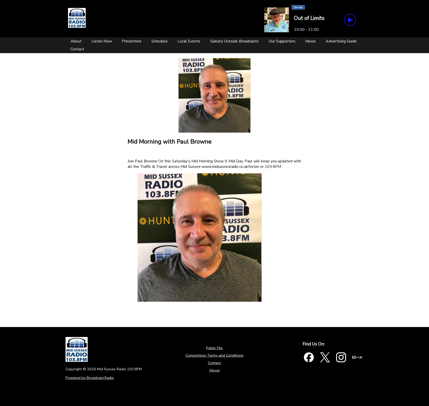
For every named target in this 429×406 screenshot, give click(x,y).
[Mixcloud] (357, 357)
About (214, 370)
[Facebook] (309, 357)
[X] (325, 357)
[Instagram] (341, 357)
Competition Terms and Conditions (214, 355)
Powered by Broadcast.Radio (90, 377)
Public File (214, 347)
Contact (214, 362)
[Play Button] (350, 20)
